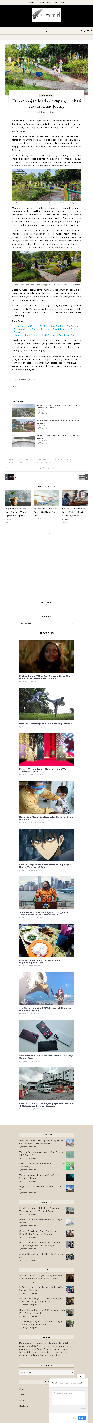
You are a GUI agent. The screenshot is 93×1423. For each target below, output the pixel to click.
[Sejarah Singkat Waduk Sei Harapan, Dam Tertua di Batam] (82, 477)
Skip (74, 1418)
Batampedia (46, 95)
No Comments (46, 468)
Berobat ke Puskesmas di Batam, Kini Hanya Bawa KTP (45, 512)
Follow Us (46, 602)
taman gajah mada (65, 459)
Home (31, 2)
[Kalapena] (46, 15)
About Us (39, 2)
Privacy (49, 2)
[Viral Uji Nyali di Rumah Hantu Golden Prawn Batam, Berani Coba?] (10, 477)
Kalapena (53, 112)
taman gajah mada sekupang (18, 462)
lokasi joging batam (23, 459)
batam (10, 459)
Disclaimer (59, 2)
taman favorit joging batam (44, 459)
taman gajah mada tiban (42, 462)
